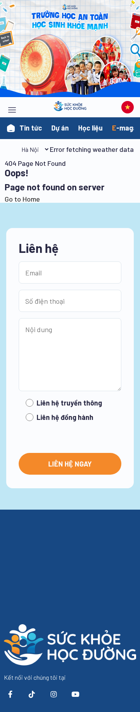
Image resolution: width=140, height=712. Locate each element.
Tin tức (30, 128)
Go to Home (22, 199)
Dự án (60, 128)
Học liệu (90, 128)
